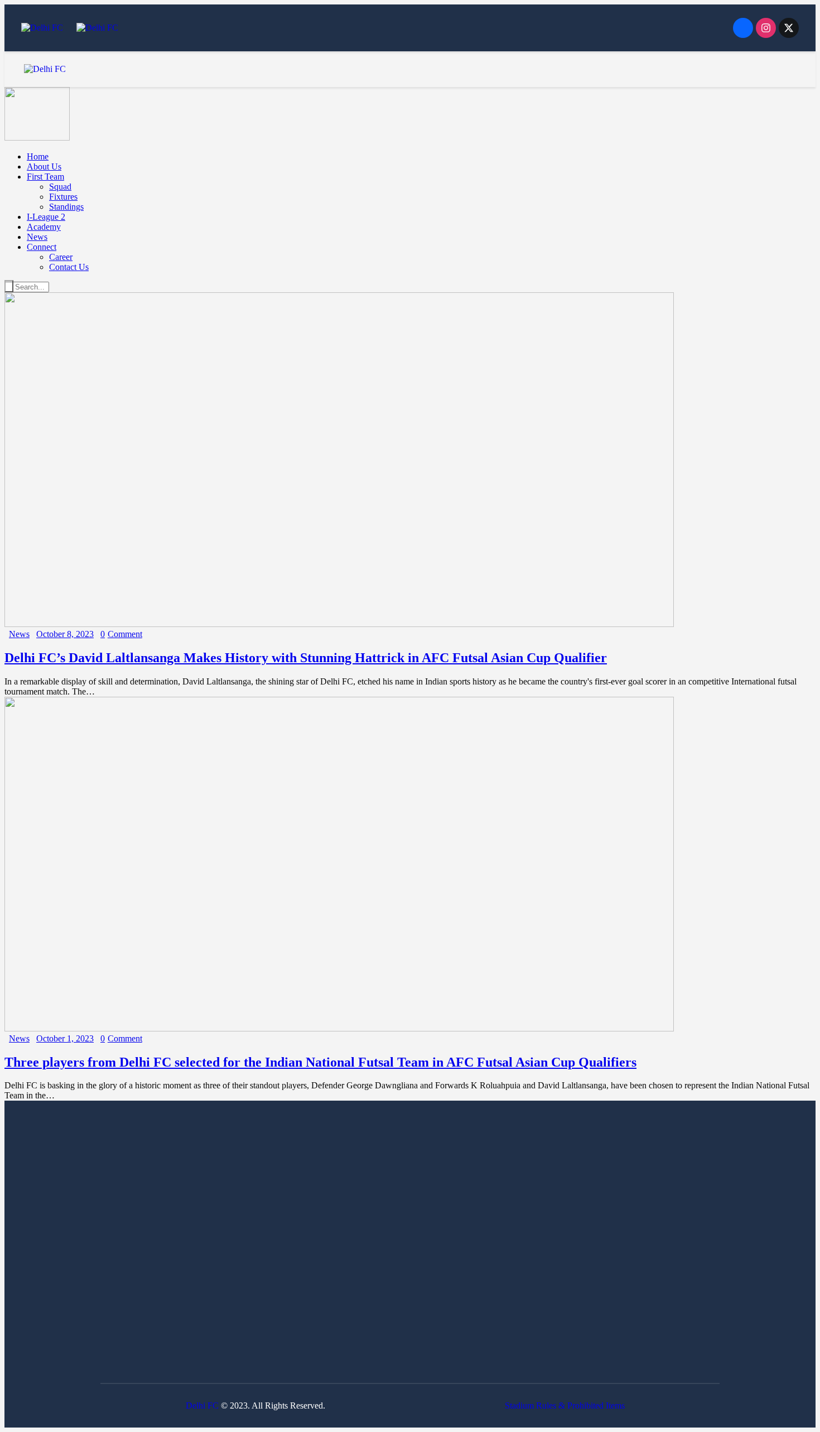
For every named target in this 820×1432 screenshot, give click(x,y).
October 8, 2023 (65, 634)
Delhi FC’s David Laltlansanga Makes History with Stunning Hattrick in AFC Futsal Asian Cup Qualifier (305, 657)
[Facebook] (743, 28)
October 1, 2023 (65, 1038)
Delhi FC (202, 1405)
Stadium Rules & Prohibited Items (565, 1405)
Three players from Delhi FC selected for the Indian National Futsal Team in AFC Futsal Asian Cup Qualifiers (320, 1062)
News (19, 634)
